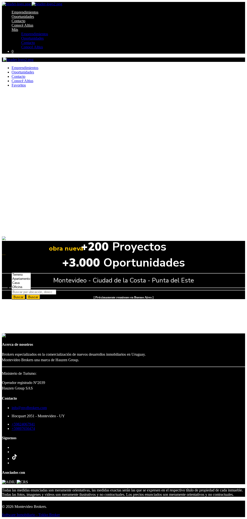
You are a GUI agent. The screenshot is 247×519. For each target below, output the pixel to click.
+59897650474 (23, 428)
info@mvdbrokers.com (29, 408)
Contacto (18, 21)
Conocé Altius (22, 25)
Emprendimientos (25, 12)
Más (15, 30)
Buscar (18, 297)
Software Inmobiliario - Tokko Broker (31, 515)
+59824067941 (23, 424)
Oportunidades (23, 16)
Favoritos (19, 85)
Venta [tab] (16, 266)
